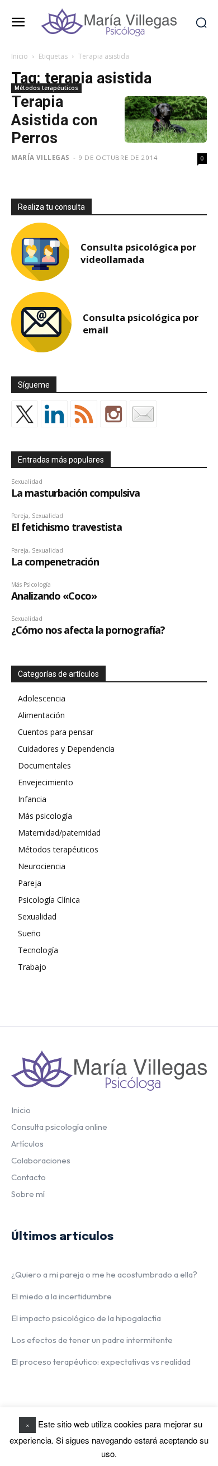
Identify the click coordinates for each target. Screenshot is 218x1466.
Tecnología (38, 950)
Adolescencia (41, 698)
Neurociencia (41, 866)
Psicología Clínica (49, 899)
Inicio (19, 56)
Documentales (44, 765)
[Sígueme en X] (24, 413)
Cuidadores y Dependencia (66, 748)
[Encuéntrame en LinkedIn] (54, 413)
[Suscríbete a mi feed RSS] (83, 413)
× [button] (27, 1424)
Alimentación (41, 715)
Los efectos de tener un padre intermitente (92, 1340)
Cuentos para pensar (55, 732)
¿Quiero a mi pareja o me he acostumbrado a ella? (104, 1274)
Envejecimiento (45, 782)
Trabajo (32, 966)
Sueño (29, 933)
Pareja (29, 883)
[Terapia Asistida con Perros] (166, 119)
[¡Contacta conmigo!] (143, 413)
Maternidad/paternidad (59, 832)
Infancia (32, 799)
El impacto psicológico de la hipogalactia (86, 1318)
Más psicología (45, 815)
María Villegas (40, 157)
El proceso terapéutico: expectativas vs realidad (101, 1361)
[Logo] (109, 22)
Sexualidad (37, 916)
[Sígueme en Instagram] (113, 413)
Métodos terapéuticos (46, 88)
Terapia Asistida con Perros (54, 120)
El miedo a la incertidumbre (61, 1296)
